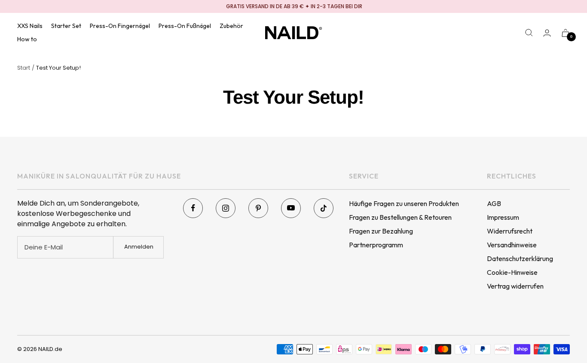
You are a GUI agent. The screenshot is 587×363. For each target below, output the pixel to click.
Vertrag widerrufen (515, 286)
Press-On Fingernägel (120, 26)
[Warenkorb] (565, 33)
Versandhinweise (512, 244)
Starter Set (66, 26)
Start (23, 68)
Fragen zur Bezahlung (381, 231)
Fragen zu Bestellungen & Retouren (400, 217)
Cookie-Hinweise (512, 272)
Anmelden (138, 247)
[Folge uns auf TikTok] (323, 208)
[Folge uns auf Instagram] (225, 208)
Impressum (503, 217)
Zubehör (231, 26)
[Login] (547, 33)
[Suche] (529, 33)
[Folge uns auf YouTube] (291, 208)
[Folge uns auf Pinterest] (258, 208)
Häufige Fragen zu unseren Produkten (404, 203)
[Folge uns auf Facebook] (193, 208)
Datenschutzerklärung (520, 258)
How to (27, 39)
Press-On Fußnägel (185, 26)
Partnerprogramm (376, 244)
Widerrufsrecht (509, 231)
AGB (494, 203)
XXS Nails (30, 26)
